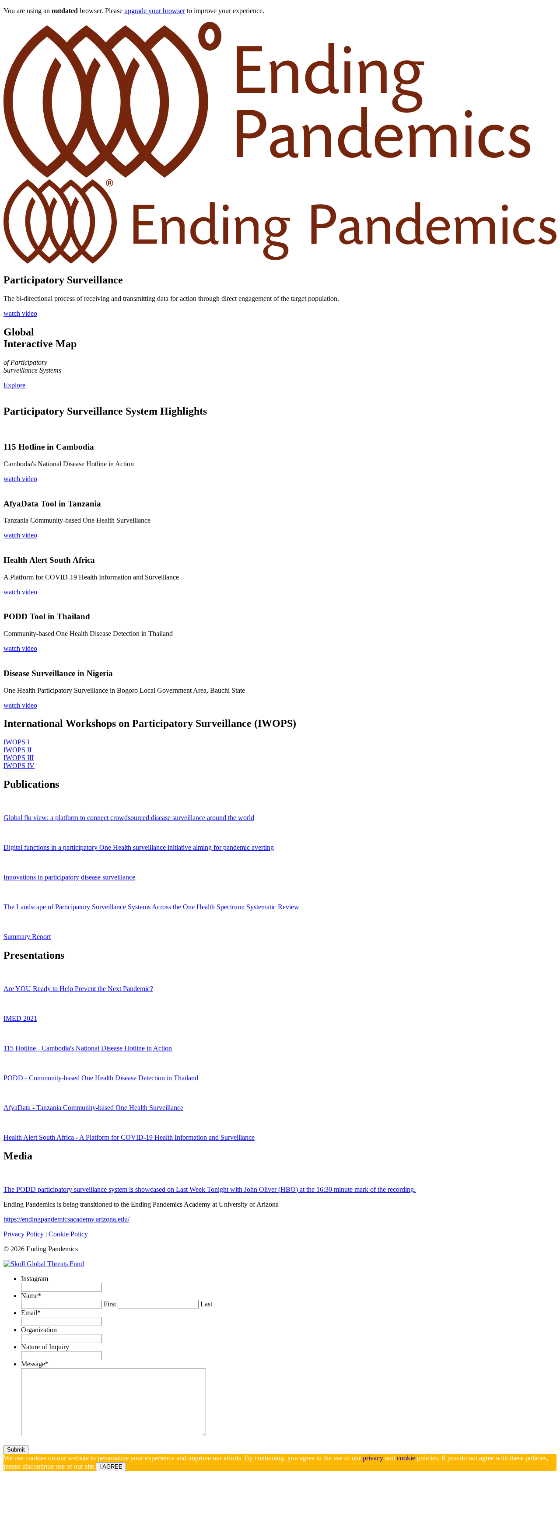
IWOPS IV (19, 765)
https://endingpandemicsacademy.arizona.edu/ (67, 1219)
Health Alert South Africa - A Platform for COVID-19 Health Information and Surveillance (129, 1137)
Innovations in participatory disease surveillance (69, 877)
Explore (14, 385)
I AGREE (110, 1466)
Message (35, 1364)
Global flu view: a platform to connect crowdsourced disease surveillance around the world (129, 817)
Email (31, 1312)
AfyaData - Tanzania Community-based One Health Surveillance (93, 1107)
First (110, 1304)
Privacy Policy (24, 1234)
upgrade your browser (154, 10)
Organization (39, 1329)
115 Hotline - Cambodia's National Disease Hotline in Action (88, 1048)
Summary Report (27, 936)
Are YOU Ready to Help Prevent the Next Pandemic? (78, 988)
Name (31, 1295)
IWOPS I (16, 742)
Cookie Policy (68, 1234)
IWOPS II (18, 750)
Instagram (34, 1278)
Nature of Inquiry (45, 1347)
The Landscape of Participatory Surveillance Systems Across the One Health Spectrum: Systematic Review (151, 907)
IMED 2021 (20, 1018)
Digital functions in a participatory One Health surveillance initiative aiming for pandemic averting (139, 847)
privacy (373, 1458)
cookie (406, 1458)
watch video (20, 313)
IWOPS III (19, 757)
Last (206, 1304)
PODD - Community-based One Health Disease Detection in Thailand (101, 1078)
